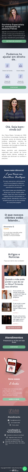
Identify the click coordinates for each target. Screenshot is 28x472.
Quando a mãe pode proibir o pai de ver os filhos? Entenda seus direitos (15, 283)
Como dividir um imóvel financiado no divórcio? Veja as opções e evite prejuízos (19, 294)
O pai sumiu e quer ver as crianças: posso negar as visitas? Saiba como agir (19, 307)
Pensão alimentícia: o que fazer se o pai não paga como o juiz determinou (19, 318)
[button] (3, 232)
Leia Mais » (16, 300)
